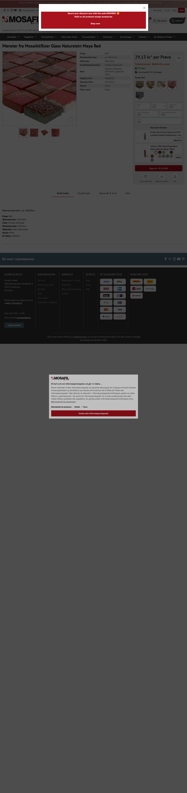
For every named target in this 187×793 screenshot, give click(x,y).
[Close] (144, 7)
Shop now (95, 23)
